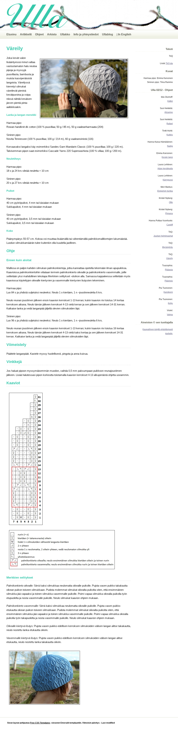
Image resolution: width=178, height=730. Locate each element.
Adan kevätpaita (165, 168)
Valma (170, 314)
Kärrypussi (168, 180)
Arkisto (52, 34)
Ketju (170, 303)
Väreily (169, 258)
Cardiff (170, 225)
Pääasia (169, 269)
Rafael (170, 123)
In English (124, 34)
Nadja (170, 146)
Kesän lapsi (167, 157)
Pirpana (169, 213)
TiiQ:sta (169, 63)
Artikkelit (26, 34)
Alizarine (168, 112)
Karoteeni (168, 292)
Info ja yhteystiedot (86, 34)
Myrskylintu (167, 247)
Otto (171, 202)
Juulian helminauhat (163, 236)
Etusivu (11, 34)
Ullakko (65, 34)
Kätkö (170, 101)
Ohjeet (39, 34)
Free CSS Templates (40, 723)
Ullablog (107, 34)
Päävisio (169, 281)
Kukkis (170, 135)
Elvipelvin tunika (165, 191)
